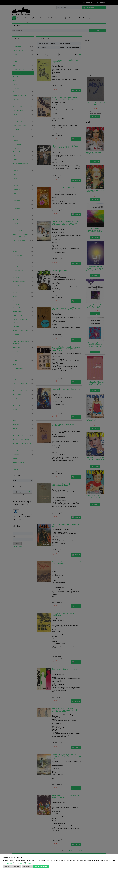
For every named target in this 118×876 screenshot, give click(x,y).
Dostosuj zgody (27, 866)
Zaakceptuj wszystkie (41, 866)
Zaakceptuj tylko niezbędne (12, 866)
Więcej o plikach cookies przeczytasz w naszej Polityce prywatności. (18, 863)
